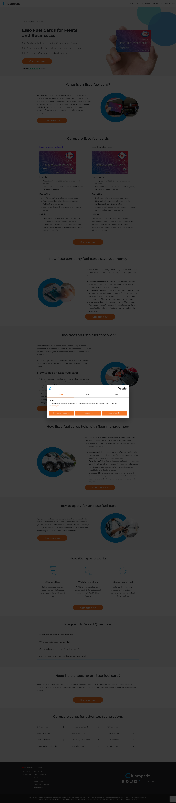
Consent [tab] (60, 394)
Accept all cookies (114, 413)
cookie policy (55, 406)
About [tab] (115, 394)
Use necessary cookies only (62, 413)
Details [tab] (88, 394)
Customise (87, 413)
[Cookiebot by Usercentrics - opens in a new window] (119, 388)
